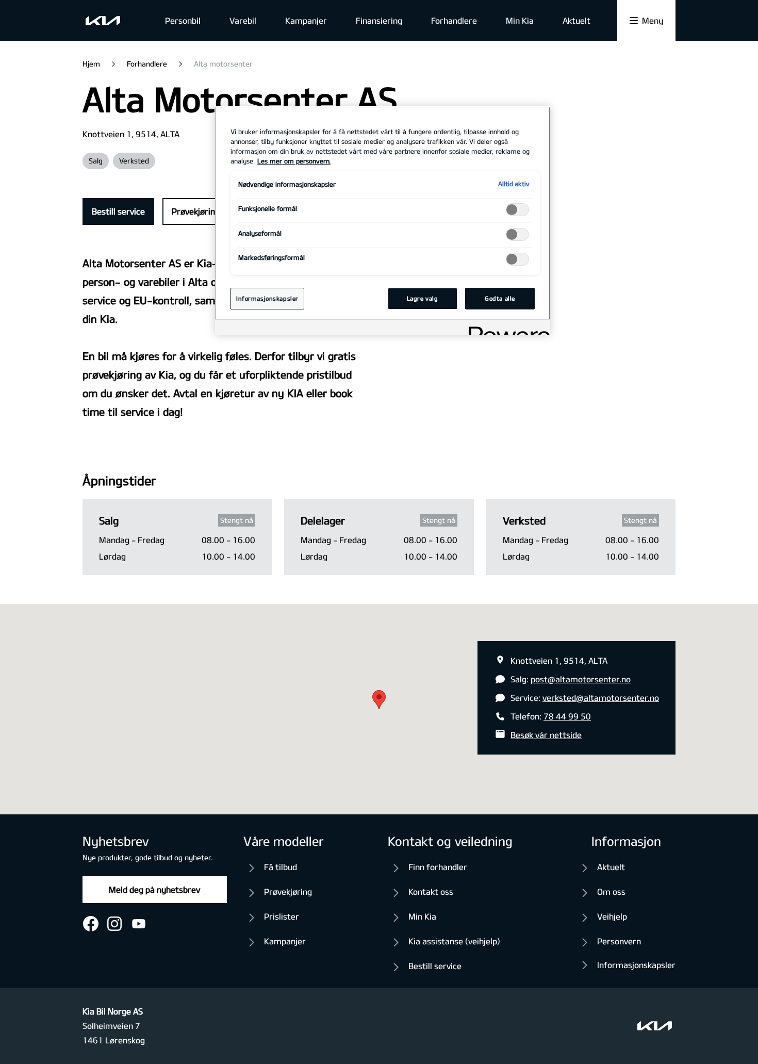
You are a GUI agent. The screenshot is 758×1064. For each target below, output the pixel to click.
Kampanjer (306, 20)
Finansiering (379, 20)
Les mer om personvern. (294, 161)
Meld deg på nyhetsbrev (154, 889)
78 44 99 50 (567, 716)
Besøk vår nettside (546, 735)
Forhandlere (454, 20)
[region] (382, 220)
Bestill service (118, 211)
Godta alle (500, 298)
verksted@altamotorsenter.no (600, 697)
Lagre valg (422, 298)
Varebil (242, 20)
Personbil (183, 20)
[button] (379, 699)
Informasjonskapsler (636, 965)
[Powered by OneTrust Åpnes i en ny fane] (506, 328)
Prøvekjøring (196, 211)
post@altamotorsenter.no (581, 679)
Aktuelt (576, 20)
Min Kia (520, 20)
